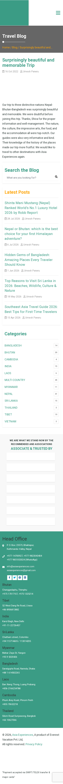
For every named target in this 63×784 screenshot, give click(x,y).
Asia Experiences (22, 734)
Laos (8, 373)
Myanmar (11, 387)
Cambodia (11, 359)
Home (6, 47)
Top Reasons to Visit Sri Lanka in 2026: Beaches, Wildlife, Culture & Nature (30, 286)
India (8, 366)
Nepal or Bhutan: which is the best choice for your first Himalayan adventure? (31, 234)
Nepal (9, 393)
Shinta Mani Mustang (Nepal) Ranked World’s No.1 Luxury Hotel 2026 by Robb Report (31, 208)
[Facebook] (9, 577)
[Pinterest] (25, 577)
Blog (14, 47)
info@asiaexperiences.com (20, 566)
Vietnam (10, 421)
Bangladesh (13, 345)
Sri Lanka (11, 400)
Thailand (11, 407)
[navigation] (58, 13)
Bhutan (10, 352)
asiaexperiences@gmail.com (21, 570)
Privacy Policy (34, 744)
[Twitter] (14, 577)
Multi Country (15, 380)
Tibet (8, 414)
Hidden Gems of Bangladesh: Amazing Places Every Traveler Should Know (29, 260)
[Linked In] (20, 577)
